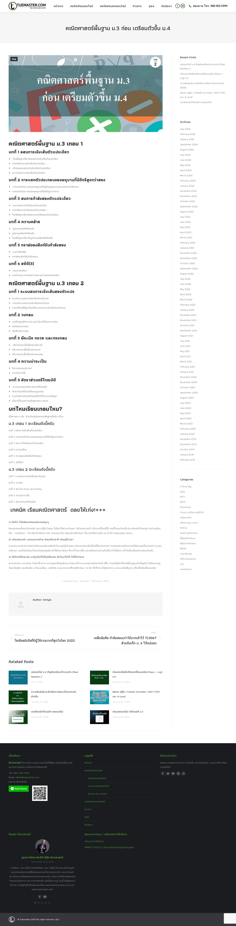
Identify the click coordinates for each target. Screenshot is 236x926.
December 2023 (188, 191)
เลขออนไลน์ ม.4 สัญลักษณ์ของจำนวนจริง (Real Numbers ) (54, 674)
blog (14, 59)
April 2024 (185, 170)
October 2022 (187, 263)
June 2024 (185, 160)
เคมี (181, 564)
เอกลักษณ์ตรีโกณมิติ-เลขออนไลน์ (47, 712)
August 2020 (187, 398)
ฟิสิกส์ (183, 548)
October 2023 (187, 201)
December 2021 (188, 315)
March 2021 (186, 361)
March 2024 (186, 175)
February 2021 (187, 367)
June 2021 (185, 346)
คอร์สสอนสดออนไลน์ (94, 801)
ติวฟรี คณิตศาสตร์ (188, 533)
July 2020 (185, 403)
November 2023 (188, 196)
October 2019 (187, 449)
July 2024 (185, 155)
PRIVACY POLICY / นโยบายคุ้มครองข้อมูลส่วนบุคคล (109, 847)
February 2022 (188, 305)
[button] (35, 903)
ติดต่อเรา (88, 825)
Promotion (185, 507)
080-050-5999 (21, 773)
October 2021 (187, 325)
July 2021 (185, 341)
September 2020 (189, 392)
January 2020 (187, 434)
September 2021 (188, 330)
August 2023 (187, 211)
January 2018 (187, 454)
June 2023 (185, 222)
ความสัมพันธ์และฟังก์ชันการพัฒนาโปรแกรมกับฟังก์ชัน (53, 694)
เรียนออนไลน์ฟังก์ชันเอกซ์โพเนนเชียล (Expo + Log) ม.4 (137, 674)
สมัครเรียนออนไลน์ (97, 778)
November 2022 (188, 258)
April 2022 (185, 294)
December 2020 (188, 377)
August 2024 (187, 149)
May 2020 (185, 413)
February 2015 (187, 460)
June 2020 (185, 408)
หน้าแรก (88, 763)
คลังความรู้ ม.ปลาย (189, 523)
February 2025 (187, 134)
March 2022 (186, 299)
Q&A (86, 817)
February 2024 (188, 180)
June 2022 (185, 284)
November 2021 (188, 320)
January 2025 (187, 139)
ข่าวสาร (88, 809)
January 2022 (187, 310)
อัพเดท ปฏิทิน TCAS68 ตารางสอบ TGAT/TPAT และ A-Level (136, 694)
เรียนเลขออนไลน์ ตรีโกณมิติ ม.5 (127, 712)
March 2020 (186, 423)
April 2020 (186, 418)
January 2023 (187, 248)
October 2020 (187, 387)
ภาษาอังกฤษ (186, 554)
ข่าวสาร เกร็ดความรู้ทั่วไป (192, 512)
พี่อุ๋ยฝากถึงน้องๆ (188, 543)
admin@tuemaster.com (27, 777)
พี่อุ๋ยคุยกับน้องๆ (187, 538)
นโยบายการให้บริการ (94, 841)
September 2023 (189, 206)
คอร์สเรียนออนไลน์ (93, 770)
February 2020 (188, 429)
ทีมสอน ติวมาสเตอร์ (97, 794)
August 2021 (186, 336)
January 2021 (187, 372)
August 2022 (187, 274)
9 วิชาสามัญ (185, 486)
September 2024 (189, 144)
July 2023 (185, 217)
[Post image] (18, 677)
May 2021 (185, 351)
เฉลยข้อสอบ (186, 569)
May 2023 (185, 227)
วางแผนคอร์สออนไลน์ (98, 786)
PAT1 (182, 497)
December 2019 (188, 439)
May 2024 (185, 165)
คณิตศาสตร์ (185, 517)
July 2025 (185, 129)
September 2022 (189, 268)
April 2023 (185, 232)
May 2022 (185, 289)
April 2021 (185, 356)
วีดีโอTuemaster (188, 559)
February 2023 (187, 243)
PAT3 (182, 502)
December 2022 (188, 253)
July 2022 (185, 279)
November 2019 (188, 444)
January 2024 (187, 186)
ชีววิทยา (183, 528)
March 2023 (186, 237)
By (84, 581)
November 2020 (188, 382)
